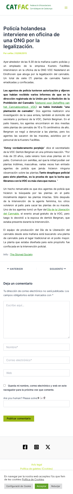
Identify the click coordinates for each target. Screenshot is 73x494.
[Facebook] (25, 447)
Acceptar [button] (41, 486)
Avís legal (36, 464)
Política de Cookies (33, 479)
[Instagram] (36, 447)
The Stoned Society (21, 254)
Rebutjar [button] (55, 486)
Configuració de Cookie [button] (18, 486)
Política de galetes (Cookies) (36, 468)
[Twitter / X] (47, 447)
